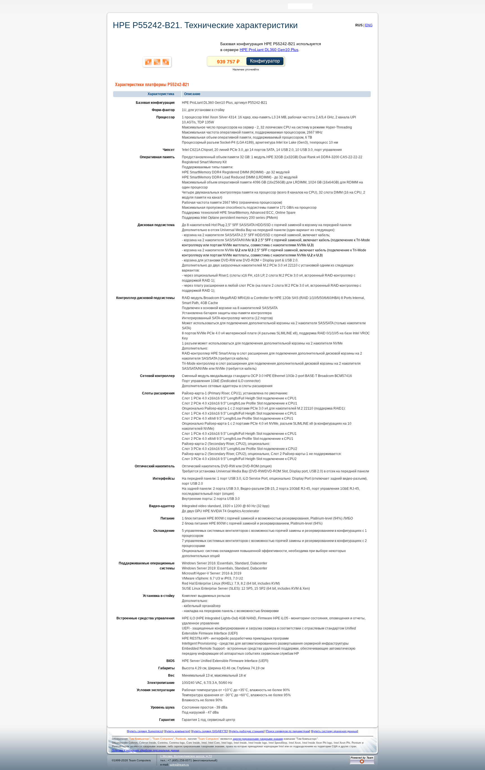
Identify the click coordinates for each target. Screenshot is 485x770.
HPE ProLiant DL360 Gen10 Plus (269, 49)
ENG (368, 25)
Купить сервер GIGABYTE (209, 731)
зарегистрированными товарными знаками (258, 738)
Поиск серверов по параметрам (287, 731)
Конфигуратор (265, 61)
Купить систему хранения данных (334, 731)
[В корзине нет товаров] (373, 6)
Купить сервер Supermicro (145, 731)
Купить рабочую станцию (247, 731)
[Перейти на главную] (119, 8)
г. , (186, 756)
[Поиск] (316, 7)
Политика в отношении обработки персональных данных (145, 750)
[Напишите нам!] (324, 7)
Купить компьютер (177, 731)
